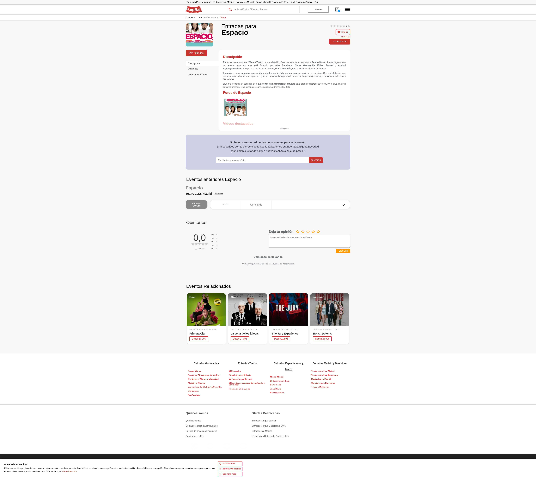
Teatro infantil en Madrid (323, 371)
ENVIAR (343, 251)
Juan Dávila (275, 389)
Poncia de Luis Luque (239, 389)
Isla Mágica (193, 391)
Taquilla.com (192, 7)
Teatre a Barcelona (320, 387)
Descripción (194, 63)
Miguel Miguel (276, 377)
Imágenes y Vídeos (197, 74)
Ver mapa (219, 194)
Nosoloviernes (277, 393)
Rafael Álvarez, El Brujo (240, 375)
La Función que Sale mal (241, 379)
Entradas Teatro (247, 363)
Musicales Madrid (245, 2)
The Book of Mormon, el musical (203, 379)
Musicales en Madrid (321, 379)
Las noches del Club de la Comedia (205, 387)
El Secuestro (235, 371)
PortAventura (194, 395)
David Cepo (275, 385)
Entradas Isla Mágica (223, 2)
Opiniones (193, 69)
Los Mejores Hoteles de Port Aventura (270, 436)
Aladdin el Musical (196, 383)
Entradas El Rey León (283, 2)
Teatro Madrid (263, 2)
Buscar (318, 9)
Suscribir (316, 160)
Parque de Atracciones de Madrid (203, 375)
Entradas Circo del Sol (307, 2)
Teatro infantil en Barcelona (324, 375)
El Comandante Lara (279, 381)
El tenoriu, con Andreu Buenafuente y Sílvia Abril (247, 384)
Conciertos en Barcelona (323, 383)
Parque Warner (195, 371)
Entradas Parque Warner (199, 2)
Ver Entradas (339, 41)
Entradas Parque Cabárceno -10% (269, 426)
